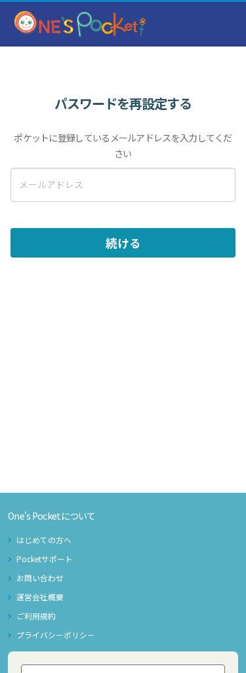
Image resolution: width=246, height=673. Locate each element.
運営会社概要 (40, 596)
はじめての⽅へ (44, 539)
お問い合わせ (40, 577)
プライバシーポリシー (55, 634)
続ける (123, 243)
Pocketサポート (44, 558)
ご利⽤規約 (36, 615)
